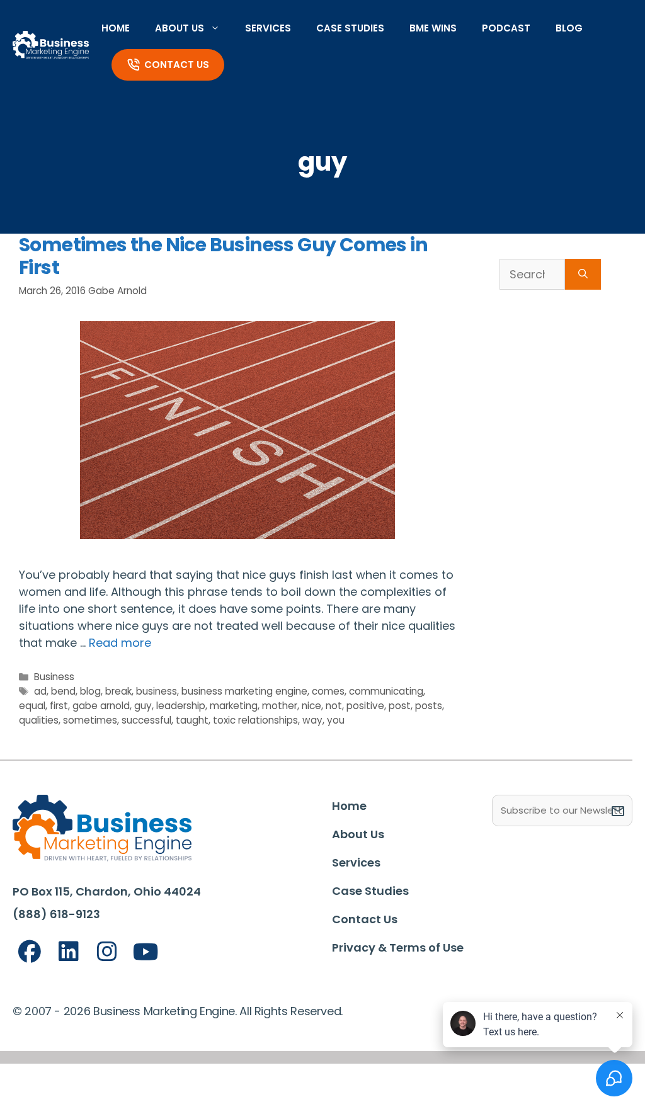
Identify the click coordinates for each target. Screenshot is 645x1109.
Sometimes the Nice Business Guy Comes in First (223, 256)
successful (146, 720)
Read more (120, 643)
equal (32, 705)
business (156, 691)
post (400, 705)
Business (54, 676)
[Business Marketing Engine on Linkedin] (69, 951)
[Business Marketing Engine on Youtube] (146, 952)
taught (192, 720)
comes (328, 691)
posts (428, 705)
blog (90, 691)
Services (268, 28)
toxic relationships (255, 720)
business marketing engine (244, 691)
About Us (179, 28)
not (334, 705)
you (336, 720)
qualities (39, 720)
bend (63, 691)
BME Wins (433, 28)
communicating (386, 691)
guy (143, 705)
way (312, 720)
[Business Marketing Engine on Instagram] (107, 951)
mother (279, 705)
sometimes (90, 720)
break (118, 691)
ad (40, 691)
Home (115, 28)
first (59, 705)
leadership (180, 705)
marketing (234, 705)
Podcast (506, 28)
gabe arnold (101, 705)
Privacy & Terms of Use (398, 947)
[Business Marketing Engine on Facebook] (30, 951)
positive (365, 705)
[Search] (583, 274)
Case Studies (350, 28)
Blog (569, 28)
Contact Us (176, 64)
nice (311, 705)
